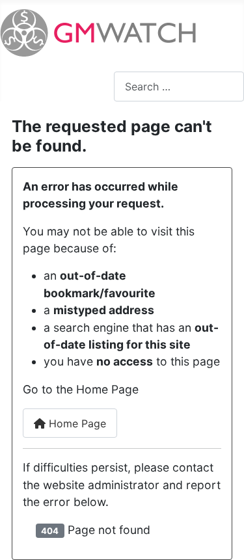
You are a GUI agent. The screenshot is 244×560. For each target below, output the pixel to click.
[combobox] (179, 86)
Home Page (76, 423)
